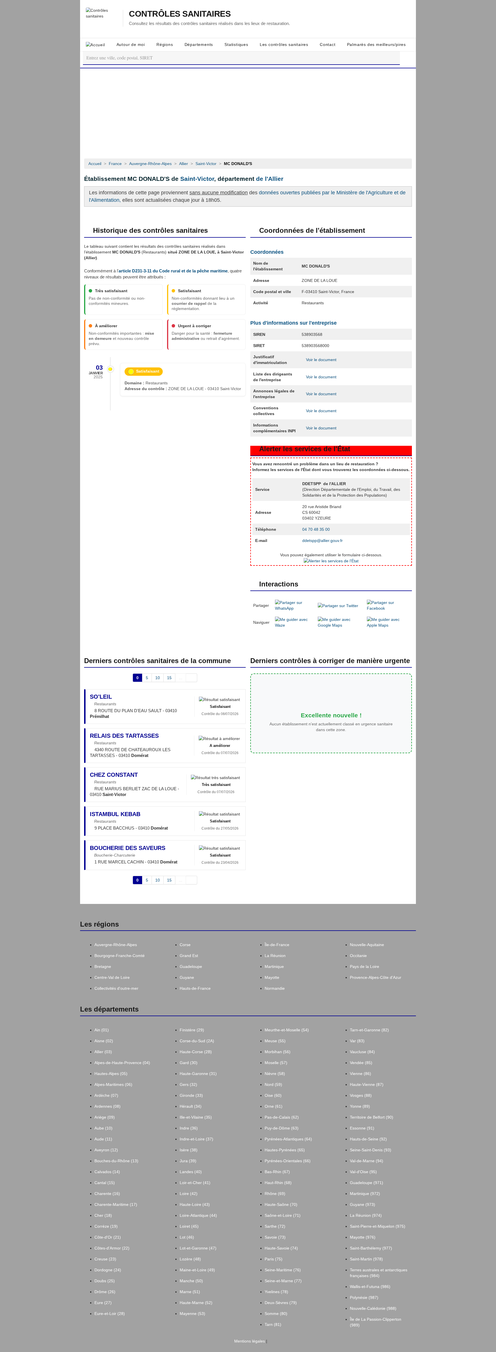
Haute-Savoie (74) (281, 1248)
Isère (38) (188, 1150)
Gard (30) (188, 1062)
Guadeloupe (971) (366, 1182)
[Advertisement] (248, 111)
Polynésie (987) (364, 1297)
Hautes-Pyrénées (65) (285, 1150)
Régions (164, 44)
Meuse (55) (275, 1041)
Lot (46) (187, 1237)
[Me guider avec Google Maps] (339, 622)
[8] (191, 677)
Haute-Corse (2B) (196, 1051)
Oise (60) (273, 1095)
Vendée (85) (361, 1062)
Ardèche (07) (106, 1095)
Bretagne (102, 966)
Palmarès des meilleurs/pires (376, 44)
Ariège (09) (104, 1117)
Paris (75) (273, 1259)
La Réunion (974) (366, 1215)
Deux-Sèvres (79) (281, 1302)
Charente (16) (107, 1193)
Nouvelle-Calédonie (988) (373, 1308)
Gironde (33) (191, 1095)
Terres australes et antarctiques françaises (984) (378, 1273)
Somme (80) (276, 1313)
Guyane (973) (362, 1204)
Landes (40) (191, 1171)
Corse (185, 944)
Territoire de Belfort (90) (371, 1117)
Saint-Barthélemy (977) (371, 1248)
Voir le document (320, 359)
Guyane (187, 977)
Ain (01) (101, 1030)
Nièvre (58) (275, 1073)
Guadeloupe (191, 966)
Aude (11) (103, 1139)
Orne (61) (273, 1106)
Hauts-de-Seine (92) (368, 1139)
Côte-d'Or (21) (107, 1237)
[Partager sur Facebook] (388, 605)
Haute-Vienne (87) (366, 1084)
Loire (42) (188, 1193)
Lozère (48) (190, 1259)
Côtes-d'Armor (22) (111, 1248)
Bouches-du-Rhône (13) (116, 1161)
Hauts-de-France (195, 988)
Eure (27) (103, 1302)
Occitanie (358, 955)
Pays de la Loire (364, 966)
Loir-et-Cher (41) (195, 1182)
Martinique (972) (365, 1193)
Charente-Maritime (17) (115, 1204)
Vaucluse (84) (362, 1051)
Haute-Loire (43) (195, 1204)
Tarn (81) (273, 1324)
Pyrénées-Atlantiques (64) (288, 1139)
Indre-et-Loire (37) (196, 1139)
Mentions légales (249, 1341)
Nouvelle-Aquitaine (367, 944)
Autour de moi (131, 44)
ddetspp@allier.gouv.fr (322, 540)
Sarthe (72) (275, 1226)
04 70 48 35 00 (316, 529)
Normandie (275, 988)
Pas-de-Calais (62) (282, 1117)
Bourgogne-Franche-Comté (119, 955)
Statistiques (236, 44)
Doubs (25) (104, 1281)
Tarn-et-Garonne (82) (369, 1030)
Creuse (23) (105, 1259)
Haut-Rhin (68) (278, 1182)
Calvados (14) (107, 1171)
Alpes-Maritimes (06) (113, 1084)
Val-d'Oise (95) (363, 1171)
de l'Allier (269, 178)
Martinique (274, 966)
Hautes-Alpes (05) (110, 1073)
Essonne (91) (362, 1128)
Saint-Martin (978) (366, 1259)
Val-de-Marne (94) (366, 1161)
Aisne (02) (103, 1041)
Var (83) (357, 1041)
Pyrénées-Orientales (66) (288, 1161)
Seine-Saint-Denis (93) (370, 1150)
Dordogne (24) (107, 1270)
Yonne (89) (360, 1106)
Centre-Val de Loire (112, 977)
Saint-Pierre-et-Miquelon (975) (377, 1226)
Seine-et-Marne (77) (283, 1281)
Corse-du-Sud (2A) (197, 1041)
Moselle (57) (276, 1062)
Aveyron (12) (106, 1150)
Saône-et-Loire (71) (283, 1215)
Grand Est (189, 955)
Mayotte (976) (362, 1237)
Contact (328, 44)
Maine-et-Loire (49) (197, 1270)
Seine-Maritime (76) (283, 1270)
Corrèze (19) (106, 1226)
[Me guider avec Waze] (293, 622)
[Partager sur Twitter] (338, 605)
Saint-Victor (197, 178)
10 (157, 677)
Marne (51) (190, 1291)
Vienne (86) (360, 1073)
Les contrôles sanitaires (284, 44)
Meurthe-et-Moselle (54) (287, 1030)
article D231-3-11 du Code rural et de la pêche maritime (173, 270)
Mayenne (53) (192, 1313)
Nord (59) (273, 1084)
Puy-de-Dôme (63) (282, 1128)
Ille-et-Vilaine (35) (196, 1117)
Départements (199, 44)
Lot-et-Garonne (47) (198, 1248)
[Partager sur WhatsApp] (293, 605)
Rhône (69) (275, 1193)
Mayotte (272, 977)
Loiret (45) (189, 1226)
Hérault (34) (191, 1106)
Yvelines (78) (276, 1291)
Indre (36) (189, 1128)
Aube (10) (103, 1128)
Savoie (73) (275, 1237)
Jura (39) (188, 1161)
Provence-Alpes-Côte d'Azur (375, 977)
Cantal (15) (104, 1182)
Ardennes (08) (107, 1106)
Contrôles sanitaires (179, 14)
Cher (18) (103, 1215)
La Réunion (275, 955)
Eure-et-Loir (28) (109, 1313)
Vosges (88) (361, 1095)
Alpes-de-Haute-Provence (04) (122, 1062)
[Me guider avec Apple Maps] (388, 622)
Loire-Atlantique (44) (198, 1215)
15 (169, 677)
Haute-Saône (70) (281, 1204)
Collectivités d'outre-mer (116, 988)
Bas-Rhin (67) (277, 1171)
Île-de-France (277, 944)
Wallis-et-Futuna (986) (370, 1286)
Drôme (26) (104, 1291)
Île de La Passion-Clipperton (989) (375, 1322)
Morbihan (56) (277, 1051)
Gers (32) (188, 1084)
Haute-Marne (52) (196, 1302)
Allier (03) (103, 1051)
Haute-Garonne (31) (198, 1073)
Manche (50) (191, 1281)
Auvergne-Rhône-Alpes (115, 944)
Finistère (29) (192, 1030)
